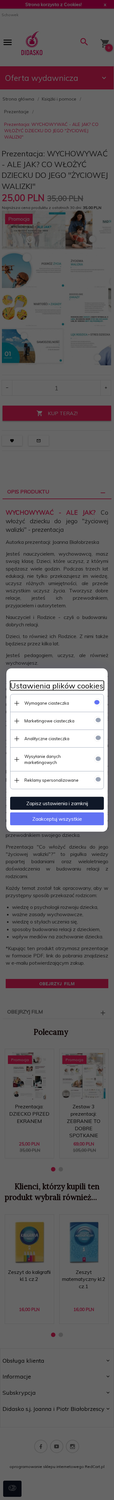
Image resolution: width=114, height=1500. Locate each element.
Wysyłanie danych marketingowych (42, 759)
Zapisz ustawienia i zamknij (57, 803)
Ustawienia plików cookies (56, 685)
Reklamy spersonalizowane (51, 780)
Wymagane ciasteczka (46, 703)
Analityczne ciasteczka (46, 738)
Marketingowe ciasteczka (49, 720)
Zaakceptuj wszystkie (57, 819)
